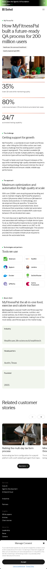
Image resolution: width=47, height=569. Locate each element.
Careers (5, 537)
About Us (5, 527)
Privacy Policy (30, 566)
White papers (7, 514)
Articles (5, 517)
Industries (5, 499)
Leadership (6, 530)
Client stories (6, 520)
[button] (44, 543)
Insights (5, 511)
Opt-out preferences (19, 566)
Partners (5, 504)
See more (22, 466)
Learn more (6, 5)
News (4, 533)
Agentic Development (9, 489)
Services (5, 483)
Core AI (4, 486)
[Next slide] (41, 417)
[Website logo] (7, 9)
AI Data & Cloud (7, 492)
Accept (23, 562)
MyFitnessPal (7, 310)
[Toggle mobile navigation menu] (43, 9)
